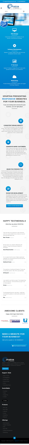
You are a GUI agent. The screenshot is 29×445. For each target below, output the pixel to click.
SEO (4, 426)
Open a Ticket (6, 375)
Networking (5, 432)
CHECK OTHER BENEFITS (14, 205)
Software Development (7, 430)
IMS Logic (5, 407)
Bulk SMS (5, 428)
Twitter (4, 393)
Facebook (5, 391)
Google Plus (5, 394)
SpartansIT (16, 440)
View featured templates (19, 345)
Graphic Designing (7, 424)
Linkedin (5, 396)
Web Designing (6, 423)
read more (5, 368)
